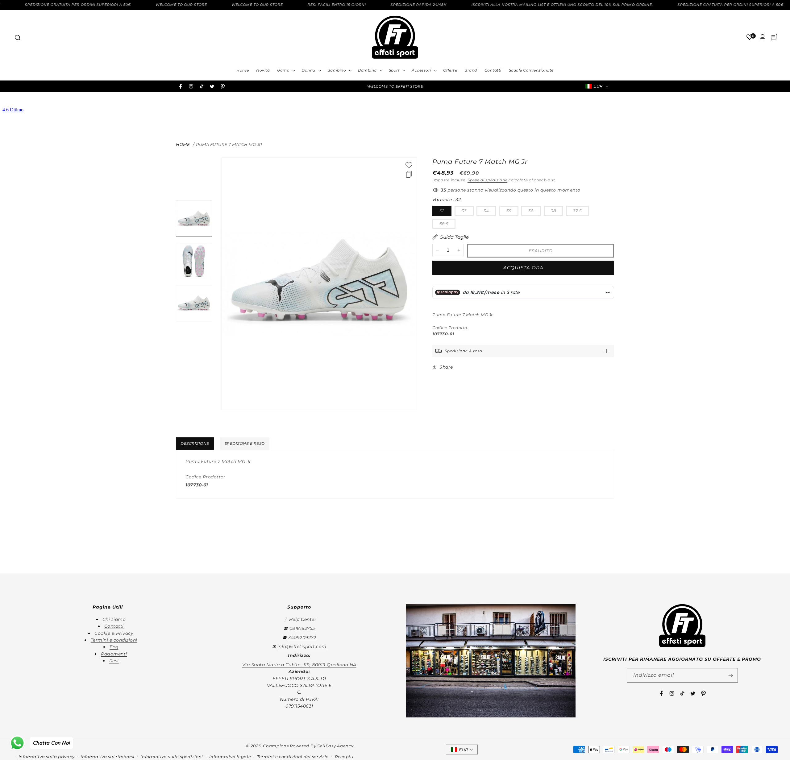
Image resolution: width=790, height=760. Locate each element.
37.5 (581, 212)
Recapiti (344, 756)
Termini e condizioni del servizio (293, 756)
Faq (114, 647)
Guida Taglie (454, 237)
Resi (114, 660)
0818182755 (302, 628)
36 (534, 212)
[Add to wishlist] (408, 165)
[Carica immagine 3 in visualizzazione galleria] (194, 304)
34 (490, 212)
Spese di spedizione (487, 180)
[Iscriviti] (731, 675)
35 (512, 212)
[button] (17, 37)
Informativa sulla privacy (47, 756)
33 (468, 212)
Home (183, 144)
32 (445, 212)
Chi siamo (114, 619)
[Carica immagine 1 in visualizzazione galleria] (194, 219)
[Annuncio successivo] (479, 86)
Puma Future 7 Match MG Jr (229, 144)
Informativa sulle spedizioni (171, 756)
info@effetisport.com (301, 646)
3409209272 (302, 637)
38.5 (447, 225)
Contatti (114, 626)
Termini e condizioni (114, 640)
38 (557, 212)
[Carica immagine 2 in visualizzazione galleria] (194, 261)
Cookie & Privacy (113, 633)
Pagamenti (114, 654)
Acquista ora (523, 268)
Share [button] (446, 367)
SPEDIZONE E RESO (245, 443)
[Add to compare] (408, 174)
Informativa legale (230, 756)
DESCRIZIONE (195, 443)
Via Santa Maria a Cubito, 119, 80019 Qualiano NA (299, 664)
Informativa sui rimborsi (108, 756)
